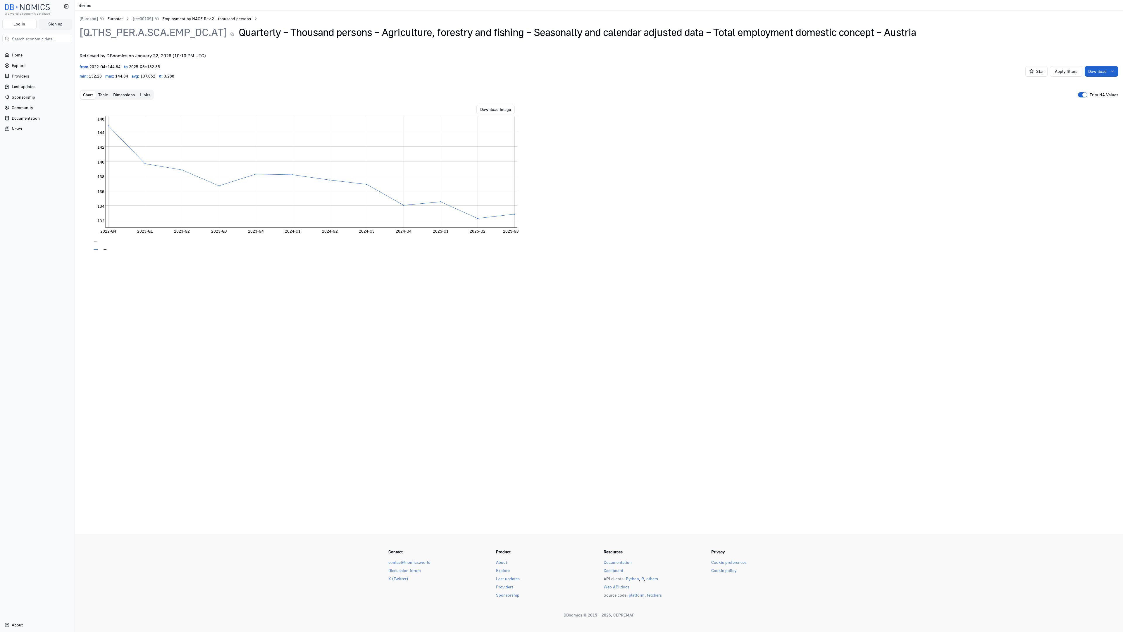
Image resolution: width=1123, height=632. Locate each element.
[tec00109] (143, 18)
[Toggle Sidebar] (74, 316)
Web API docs (616, 586)
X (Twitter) (398, 578)
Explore (503, 570)
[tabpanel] (599, 177)
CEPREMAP (624, 614)
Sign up (55, 23)
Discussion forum (404, 570)
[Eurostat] (89, 18)
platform (637, 594)
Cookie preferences (729, 562)
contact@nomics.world (409, 562)
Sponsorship (507, 594)
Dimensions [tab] (124, 94)
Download (1097, 71)
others (652, 578)
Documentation (618, 562)
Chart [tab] (88, 94)
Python (632, 578)
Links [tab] (145, 94)
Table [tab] (103, 94)
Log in (19, 23)
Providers (505, 586)
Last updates (508, 578)
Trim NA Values (1104, 95)
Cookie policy (723, 570)
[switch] (1082, 94)
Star (1040, 71)
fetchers (654, 594)
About (501, 562)
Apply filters (1066, 71)
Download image (495, 109)
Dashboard (613, 570)
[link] (101, 19)
